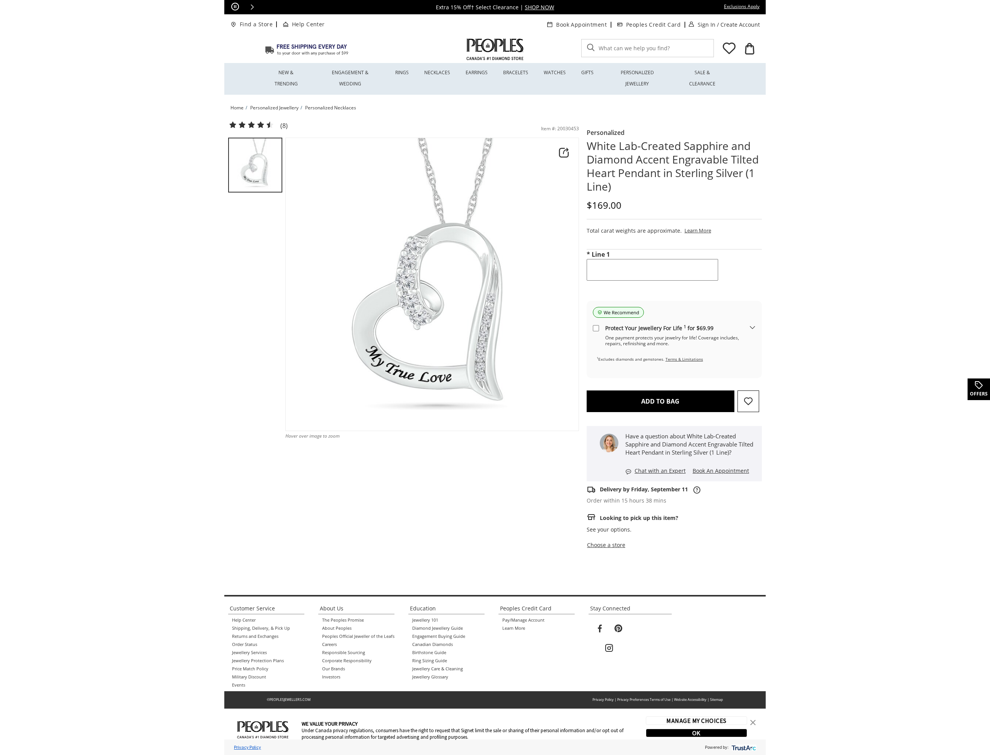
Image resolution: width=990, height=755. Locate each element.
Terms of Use (660, 699)
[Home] (306, 49)
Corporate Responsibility (347, 660)
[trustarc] (743, 747)
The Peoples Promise (343, 620)
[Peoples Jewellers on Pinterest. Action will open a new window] (618, 628)
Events (238, 685)
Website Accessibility (690, 699)
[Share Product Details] (564, 152)
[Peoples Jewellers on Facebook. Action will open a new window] (599, 628)
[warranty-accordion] (752, 328)
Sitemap (716, 699)
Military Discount (249, 677)
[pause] (235, 7)
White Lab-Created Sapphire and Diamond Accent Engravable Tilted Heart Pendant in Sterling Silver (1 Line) (673, 166)
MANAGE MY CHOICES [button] (696, 720)
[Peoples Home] (495, 49)
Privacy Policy (603, 699)
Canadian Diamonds (432, 644)
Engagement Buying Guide (438, 636)
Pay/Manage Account (523, 620)
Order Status (244, 644)
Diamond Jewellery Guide (437, 628)
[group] (255, 165)
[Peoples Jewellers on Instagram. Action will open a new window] (609, 648)
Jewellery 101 (425, 620)
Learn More (513, 628)
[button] (252, 7)
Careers (329, 644)
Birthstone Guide (429, 652)
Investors (331, 677)
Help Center (308, 24)
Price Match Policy (250, 668)
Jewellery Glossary (430, 677)
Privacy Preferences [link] (633, 699)
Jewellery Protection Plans (258, 660)
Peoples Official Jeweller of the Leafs (358, 636)
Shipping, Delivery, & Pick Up (261, 628)
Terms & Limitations (684, 359)
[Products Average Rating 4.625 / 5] (251, 125)
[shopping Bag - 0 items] (749, 48)
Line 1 (598, 254)
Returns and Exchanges (255, 636)
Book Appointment (581, 24)
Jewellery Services (249, 652)
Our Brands (333, 668)
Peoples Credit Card (653, 24)
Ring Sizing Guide (429, 660)
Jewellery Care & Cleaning (437, 668)
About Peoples (337, 628)
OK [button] (696, 733)
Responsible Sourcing (343, 652)
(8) (284, 126)
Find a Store (256, 24)
